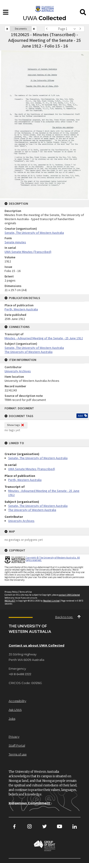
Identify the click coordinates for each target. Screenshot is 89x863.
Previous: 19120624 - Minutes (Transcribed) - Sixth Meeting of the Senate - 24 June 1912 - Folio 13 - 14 (7, 28)
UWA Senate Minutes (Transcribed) (31, 469)
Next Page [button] (81, 28)
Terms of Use (25, 591)
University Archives (21, 521)
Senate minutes (15, 242)
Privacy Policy (11, 591)
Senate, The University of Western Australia (38, 458)
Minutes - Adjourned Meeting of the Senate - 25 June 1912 (44, 338)
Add (80, 415)
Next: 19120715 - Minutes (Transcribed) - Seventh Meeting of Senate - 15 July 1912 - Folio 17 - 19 (34, 28)
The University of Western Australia (32, 510)
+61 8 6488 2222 (20, 674)
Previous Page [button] (48, 28)
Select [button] (75, 28)
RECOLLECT (10, 600)
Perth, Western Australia (25, 480)
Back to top (64, 617)
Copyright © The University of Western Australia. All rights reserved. (53, 559)
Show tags (13, 425)
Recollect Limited (51, 600)
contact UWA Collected (69, 594)
